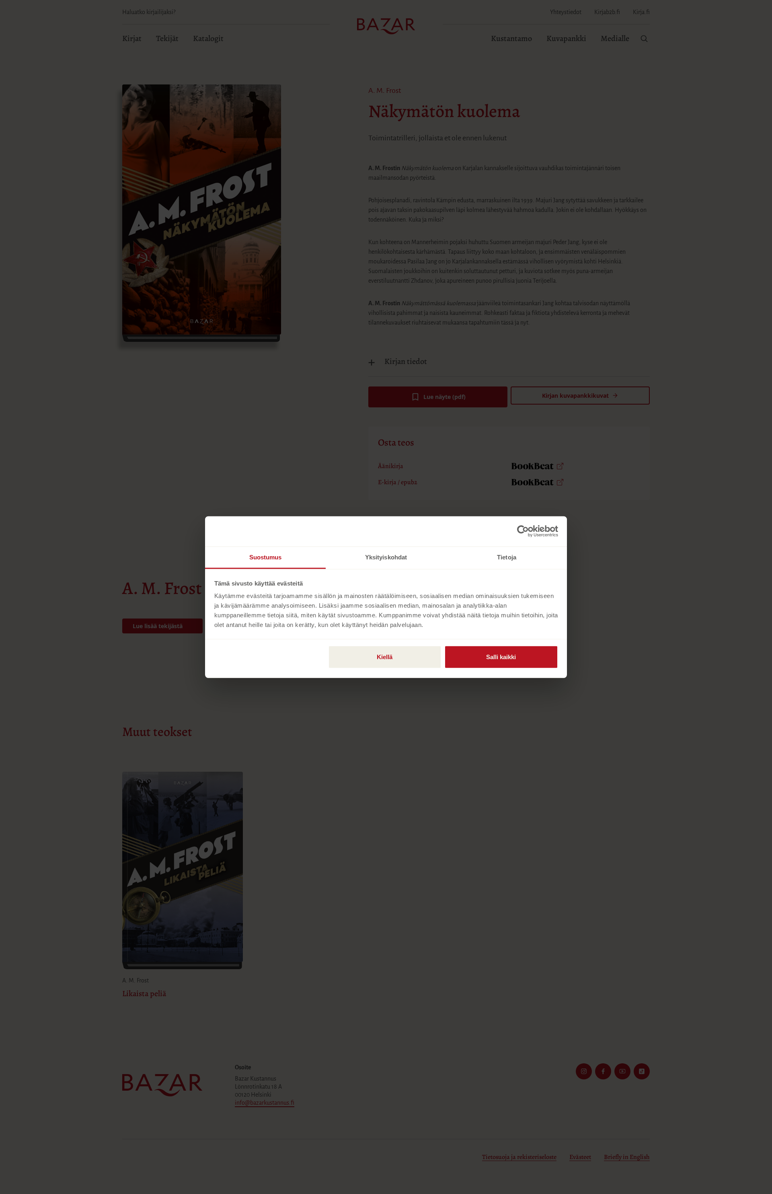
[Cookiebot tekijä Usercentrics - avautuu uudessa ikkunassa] (523, 531)
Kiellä (384, 656)
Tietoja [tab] (506, 556)
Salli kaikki (501, 656)
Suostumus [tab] (265, 556)
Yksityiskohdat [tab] (386, 556)
